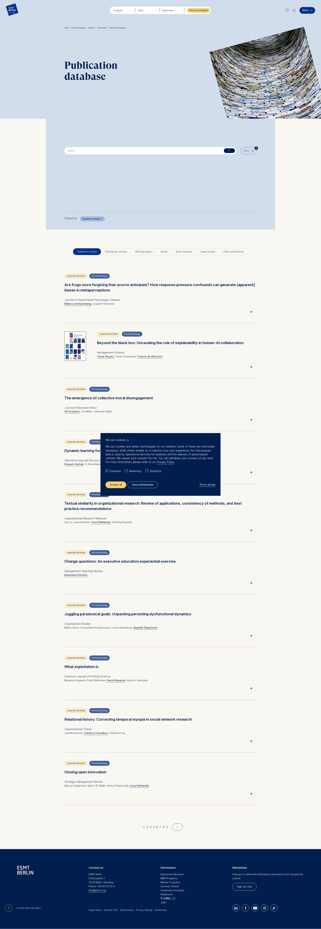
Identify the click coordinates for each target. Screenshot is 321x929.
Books (164, 251)
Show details (207, 484)
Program (118, 10)
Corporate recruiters (172, 890)
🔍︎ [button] (294, 9)
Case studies (208, 251)
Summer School (169, 886)
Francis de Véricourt (149, 356)
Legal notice (95, 910)
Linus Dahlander (101, 522)
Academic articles (92, 219)
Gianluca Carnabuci (96, 733)
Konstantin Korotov (76, 575)
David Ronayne (116, 680)
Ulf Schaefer (72, 411)
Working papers (143, 251)
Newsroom (166, 894)
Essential (115, 471)
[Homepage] (12, 10)
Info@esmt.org (97, 890)
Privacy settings (144, 910)
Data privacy (126, 910)
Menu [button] (305, 10)
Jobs (163, 902)
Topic (140, 10)
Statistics (155, 471)
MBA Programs (168, 878)
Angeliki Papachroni (145, 627)
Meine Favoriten (287, 10)
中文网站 (165, 898)
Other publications (233, 251)
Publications (103, 28)
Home (67, 28)
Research (92, 28)
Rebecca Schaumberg (77, 303)
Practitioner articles (116, 251)
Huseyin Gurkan (74, 464)
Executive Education (172, 874)
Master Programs (170, 882)
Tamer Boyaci (105, 356)
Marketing (135, 471)
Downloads (161, 910)
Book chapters (184, 251)
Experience (168, 10)
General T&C (111, 910)
